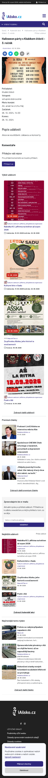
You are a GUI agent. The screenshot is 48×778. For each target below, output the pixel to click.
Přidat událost (40, 33)
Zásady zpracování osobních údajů (23, 737)
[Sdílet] (27, 54)
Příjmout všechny (24, 764)
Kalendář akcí (15, 30)
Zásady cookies (14, 741)
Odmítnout (24, 770)
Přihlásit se (42, 2)
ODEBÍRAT (24, 525)
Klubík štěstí (7, 48)
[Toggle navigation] (43, 15)
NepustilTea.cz (12, 338)
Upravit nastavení (13, 757)
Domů (4, 30)
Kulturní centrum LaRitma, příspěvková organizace (24, 224)
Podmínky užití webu (16, 733)
